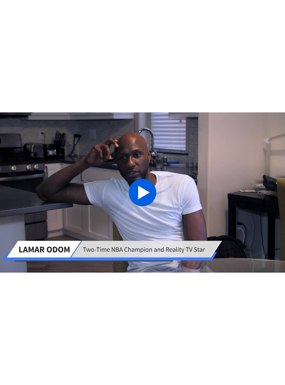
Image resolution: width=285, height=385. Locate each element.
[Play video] (142, 192)
